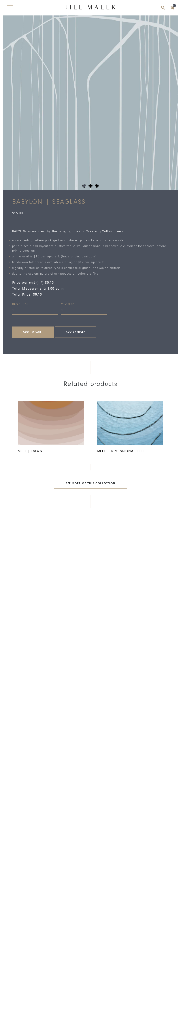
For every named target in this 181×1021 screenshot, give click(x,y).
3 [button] (96, 185)
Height (20, 304)
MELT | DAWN (30, 451)
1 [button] (84, 185)
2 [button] (90, 185)
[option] (90, 102)
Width (68, 304)
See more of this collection (90, 483)
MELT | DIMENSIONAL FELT (120, 451)
